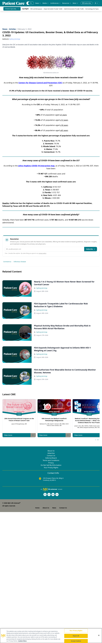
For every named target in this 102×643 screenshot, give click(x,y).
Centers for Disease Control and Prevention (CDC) (40, 82)
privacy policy (42, 253)
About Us (51, 451)
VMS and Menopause (36, 9)
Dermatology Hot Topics (92, 9)
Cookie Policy (22, 641)
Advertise (51, 453)
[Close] (99, 635)
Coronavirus (7, 262)
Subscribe (89, 249)
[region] (51, 635)
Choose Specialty (10, 9)
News (37, 3)
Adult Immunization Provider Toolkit (74, 9)
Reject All (76, 636)
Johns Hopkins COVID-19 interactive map (36, 165)
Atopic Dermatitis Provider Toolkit (53, 9)
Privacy (51, 463)
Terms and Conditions (51, 460)
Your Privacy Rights (51, 467)
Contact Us (51, 455)
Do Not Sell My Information (51, 465)
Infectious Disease (20, 262)
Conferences (54, 3)
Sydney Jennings (41, 288)
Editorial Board (51, 458)
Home (37, 508)
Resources (65, 3)
